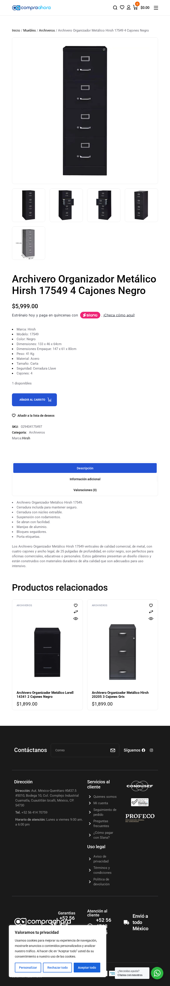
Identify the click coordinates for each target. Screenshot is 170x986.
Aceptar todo (87, 967)
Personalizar (28, 967)
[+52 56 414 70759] (53, 924)
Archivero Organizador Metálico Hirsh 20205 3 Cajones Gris (120, 695)
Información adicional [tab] (85, 479)
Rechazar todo (57, 967)
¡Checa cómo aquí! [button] (119, 315)
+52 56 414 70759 (67, 924)
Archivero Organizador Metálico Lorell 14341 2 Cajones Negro (45, 695)
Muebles (29, 30)
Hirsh (26, 438)
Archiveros (47, 30)
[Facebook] (143, 750)
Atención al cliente (97, 913)
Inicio (16, 30)
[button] (90, 315)
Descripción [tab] (85, 468)
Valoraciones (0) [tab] (85, 490)
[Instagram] (151, 750)
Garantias (66, 913)
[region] (57, 951)
